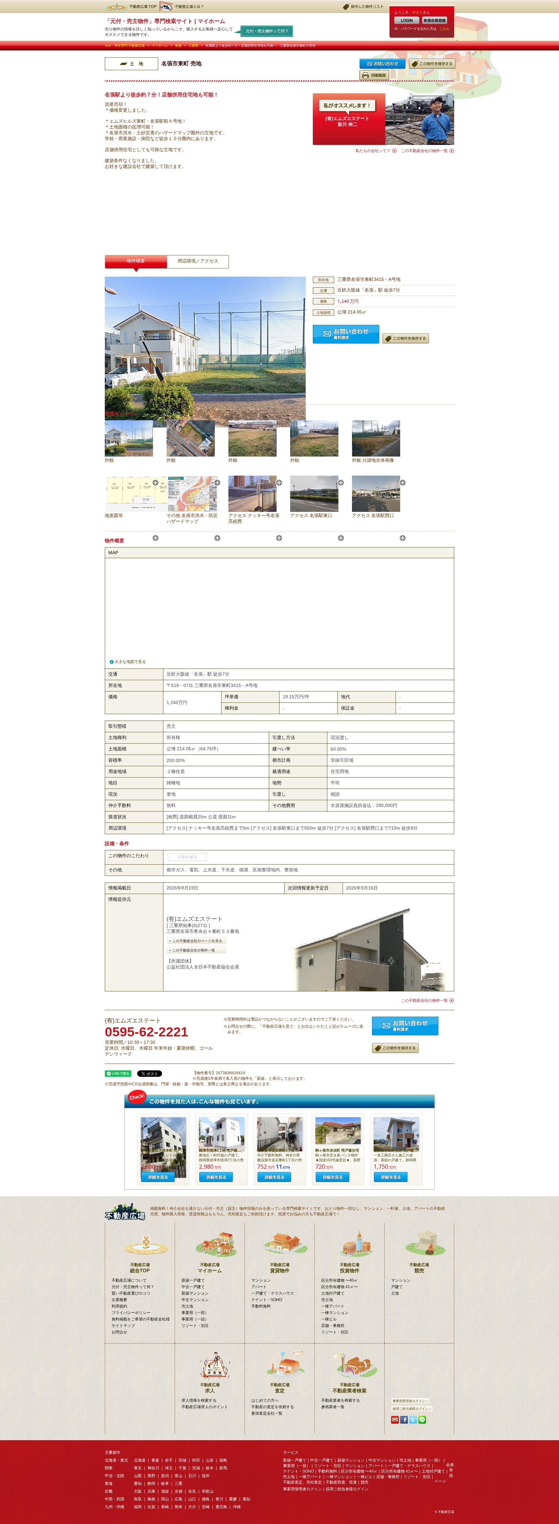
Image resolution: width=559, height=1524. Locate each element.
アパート (259, 1287)
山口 (192, 1499)
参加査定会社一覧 (266, 1413)
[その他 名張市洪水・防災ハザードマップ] (192, 510)
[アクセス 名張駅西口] (376, 510)
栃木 (210, 1468)
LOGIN (406, 20)
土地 (395, 1293)
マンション (261, 1280)
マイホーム (160, 45)
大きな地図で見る (130, 661)
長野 (151, 1476)
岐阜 (165, 1483)
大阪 (138, 1491)
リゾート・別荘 (195, 1325)
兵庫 (151, 1491)
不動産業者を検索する (340, 1400)
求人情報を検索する (198, 1400)
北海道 (140, 1460)
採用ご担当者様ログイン (410, 1408)
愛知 (138, 1483)
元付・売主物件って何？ (263, 31)
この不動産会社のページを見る (196, 940)
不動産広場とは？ (182, 6)
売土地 (187, 1306)
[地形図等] (141, 510)
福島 (223, 1460)
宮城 (182, 1460)
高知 (246, 1499)
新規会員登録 (434, 20)
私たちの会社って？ (373, 151)
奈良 (192, 1491)
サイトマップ (123, 1325)
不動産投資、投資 (341, 1482)
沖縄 (237, 1507)
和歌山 (208, 1491)
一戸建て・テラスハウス (272, 1293)
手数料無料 (261, 1306)
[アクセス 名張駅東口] (314, 510)
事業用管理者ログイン (409, 1401)
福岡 (138, 1507)
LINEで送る (422, 1420)
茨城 (196, 1468)
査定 (280, 1388)
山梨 (138, 1476)
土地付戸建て (333, 1293)
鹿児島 (221, 1507)
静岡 (151, 1483)
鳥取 (138, 1499)
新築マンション (195, 1293)
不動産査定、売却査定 (302, 1482)
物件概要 (136, 260)
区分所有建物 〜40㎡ (339, 1280)
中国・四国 (114, 1499)
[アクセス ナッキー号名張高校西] (252, 510)
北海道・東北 (116, 1460)
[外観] (129, 455)
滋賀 (165, 1491)
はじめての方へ (265, 1400)
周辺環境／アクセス (198, 260)
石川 (192, 1476)
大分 (192, 1507)
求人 (210, 1388)
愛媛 (233, 1499)
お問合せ (382, 64)
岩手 (169, 1460)
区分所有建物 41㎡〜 (339, 1287)
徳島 (206, 1499)
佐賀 (151, 1507)
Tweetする (413, 1420)
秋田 (196, 1460)
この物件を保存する (432, 64)
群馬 (223, 1468)
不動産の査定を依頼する (272, 1407)
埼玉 (169, 1468)
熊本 (178, 1507)
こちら (444, 28)
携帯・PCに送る (395, 1420)
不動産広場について (129, 1280)
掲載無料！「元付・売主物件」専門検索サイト (127, 1211)
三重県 (193, 45)
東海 (178, 45)
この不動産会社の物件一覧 (424, 151)
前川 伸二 (347, 124)
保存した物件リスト (363, 6)
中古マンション (195, 1300)
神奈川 (153, 1468)
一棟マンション (334, 1312)
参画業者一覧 (333, 1407)
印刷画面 (374, 75)
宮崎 (206, 1507)
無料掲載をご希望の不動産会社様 (141, 1319)
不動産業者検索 (350, 1388)
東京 (138, 1468)
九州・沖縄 (114, 1507)
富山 (178, 1476)
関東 (109, 1468)
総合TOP (140, 1268)
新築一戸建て (193, 1280)
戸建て (397, 1287)
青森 (155, 1460)
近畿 (109, 1491)
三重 (178, 1483)
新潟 (165, 1476)
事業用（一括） (195, 1319)
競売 (419, 1268)
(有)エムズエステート (347, 118)
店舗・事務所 (333, 1325)
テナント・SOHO (266, 1300)
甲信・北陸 (114, 1476)
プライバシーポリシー (131, 1312)
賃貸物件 (280, 1268)
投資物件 (349, 1268)
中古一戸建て (193, 1287)
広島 (178, 1499)
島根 (151, 1499)
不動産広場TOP (131, 6)
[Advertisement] (383, 199)
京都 (178, 1491)
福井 (206, 1476)
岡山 (165, 1499)
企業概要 (119, 1300)
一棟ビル (329, 1319)
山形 (210, 1460)
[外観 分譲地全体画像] (376, 455)
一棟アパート (333, 1306)
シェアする (404, 1420)
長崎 (165, 1507)
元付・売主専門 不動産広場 (125, 45)
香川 (219, 1499)
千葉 (182, 1468)
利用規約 (119, 1306)
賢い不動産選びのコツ (131, 1293)
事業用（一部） (195, 1312)
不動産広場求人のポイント (204, 1407)
